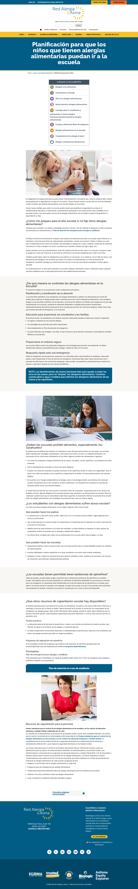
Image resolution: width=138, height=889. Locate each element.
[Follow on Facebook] (49, 852)
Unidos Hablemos (50, 30)
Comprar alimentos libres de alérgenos (72, 124)
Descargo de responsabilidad (71, 822)
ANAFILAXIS (66, 34)
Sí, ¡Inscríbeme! (99, 836)
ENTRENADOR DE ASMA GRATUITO (50, 2)
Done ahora (118, 2)
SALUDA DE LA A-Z (112, 34)
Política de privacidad (68, 819)
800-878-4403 (44, 828)
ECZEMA (79, 34)
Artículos (63, 30)
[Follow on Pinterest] (82, 852)
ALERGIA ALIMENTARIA (48, 34)
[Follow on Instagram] (69, 852)
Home (29, 73)
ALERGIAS (32, 34)
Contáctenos (93, 30)
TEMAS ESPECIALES (93, 34)
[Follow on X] (56, 852)
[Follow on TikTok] (88, 852)
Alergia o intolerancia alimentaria (70, 142)
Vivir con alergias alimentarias (68, 98)
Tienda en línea (99, 2)
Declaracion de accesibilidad (71, 826)
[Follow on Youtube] (75, 852)
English (32, 2)
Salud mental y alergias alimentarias (71, 104)
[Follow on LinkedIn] (62, 852)
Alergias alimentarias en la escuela (70, 130)
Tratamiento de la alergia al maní (69, 136)
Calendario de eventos (68, 811)
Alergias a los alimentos (65, 87)
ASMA (21, 34)
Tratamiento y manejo (65, 93)
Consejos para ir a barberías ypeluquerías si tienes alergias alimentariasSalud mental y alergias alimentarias (65, 115)
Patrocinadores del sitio (77, 30)
